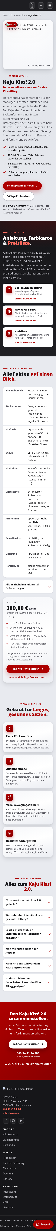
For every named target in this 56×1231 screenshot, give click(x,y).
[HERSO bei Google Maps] (21, 1121)
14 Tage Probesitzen (18, 196)
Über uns (8, 1173)
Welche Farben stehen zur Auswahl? (22, 950)
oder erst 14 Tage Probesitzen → (28, 677)
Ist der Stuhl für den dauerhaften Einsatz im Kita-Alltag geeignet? (23, 982)
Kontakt (7, 1178)
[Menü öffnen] (50, 5)
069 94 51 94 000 (28, 1054)
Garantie (8, 1207)
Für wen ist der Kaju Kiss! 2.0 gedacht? (23, 902)
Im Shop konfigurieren (20, 185)
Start (5, 15)
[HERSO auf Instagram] (13, 1121)
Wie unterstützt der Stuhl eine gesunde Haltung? (24, 917)
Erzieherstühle (18, 15)
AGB (5, 1202)
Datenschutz (10, 1197)
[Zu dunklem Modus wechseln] (41, 5)
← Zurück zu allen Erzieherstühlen (28, 1064)
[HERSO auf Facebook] (6, 1121)
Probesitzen (9, 1157)
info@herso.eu (11, 1112)
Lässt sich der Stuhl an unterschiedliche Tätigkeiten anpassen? (23, 934)
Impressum (9, 1191)
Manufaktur (9, 1168)
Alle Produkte (10, 1134)
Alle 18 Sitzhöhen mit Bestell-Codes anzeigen (23, 586)
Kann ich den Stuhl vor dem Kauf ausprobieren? (23, 965)
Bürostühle (9, 1145)
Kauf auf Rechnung (13, 1163)
